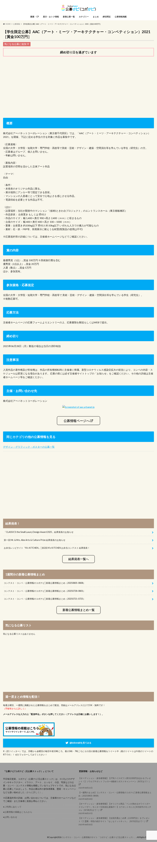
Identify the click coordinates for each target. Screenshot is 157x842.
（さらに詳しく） (33, 792)
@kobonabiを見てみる (80, 742)
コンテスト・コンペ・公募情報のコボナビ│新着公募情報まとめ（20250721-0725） (44, 598)
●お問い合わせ (10, 817)
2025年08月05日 (114, 821)
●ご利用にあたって (12, 806)
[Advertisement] (78, 82)
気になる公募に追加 (15, 43)
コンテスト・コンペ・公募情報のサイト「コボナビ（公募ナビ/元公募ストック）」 (99, 837)
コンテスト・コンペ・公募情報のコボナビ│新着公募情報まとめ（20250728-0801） (44, 591)
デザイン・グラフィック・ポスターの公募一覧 (29, 446)
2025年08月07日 (114, 808)
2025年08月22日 (114, 783)
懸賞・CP (34, 16)
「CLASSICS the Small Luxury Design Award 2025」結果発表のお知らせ (38, 532)
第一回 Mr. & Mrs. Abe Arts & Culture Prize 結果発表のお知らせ (34, 540)
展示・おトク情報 (51, 16)
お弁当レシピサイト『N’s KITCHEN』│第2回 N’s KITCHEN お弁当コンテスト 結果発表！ (47, 548)
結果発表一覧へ (78, 559)
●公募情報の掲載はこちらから (17, 812)
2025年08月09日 (114, 795)
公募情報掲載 (121, 16)
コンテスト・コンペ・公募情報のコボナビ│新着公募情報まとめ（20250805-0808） (44, 583)
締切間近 (107, 16)
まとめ (96, 16)
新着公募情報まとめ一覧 (79, 610)
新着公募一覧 (69, 16)
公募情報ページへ (77, 421)
